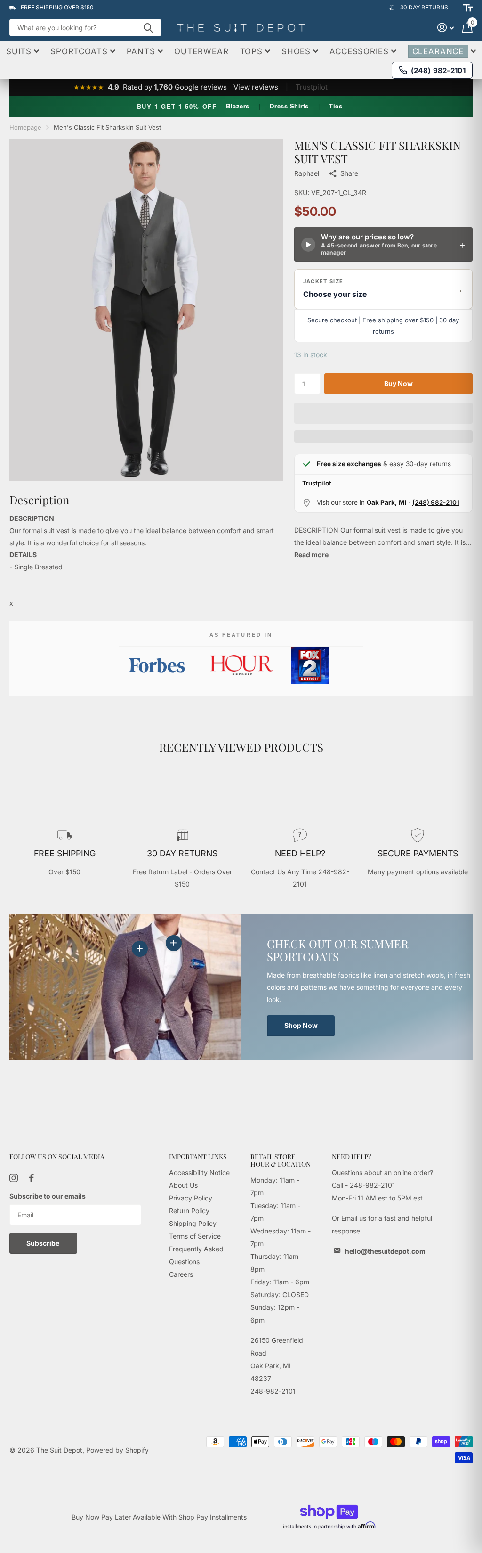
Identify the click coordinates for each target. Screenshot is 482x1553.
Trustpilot (312, 86)
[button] (383, 289)
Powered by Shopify (117, 1450)
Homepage (25, 127)
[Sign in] (445, 27)
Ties (335, 105)
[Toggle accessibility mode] (468, 7)
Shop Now (301, 1025)
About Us (183, 1185)
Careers (181, 1274)
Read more (311, 555)
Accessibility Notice (199, 1172)
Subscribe (43, 1243)
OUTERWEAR (201, 51)
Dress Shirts (289, 105)
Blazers (237, 105)
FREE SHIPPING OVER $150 (57, 7)
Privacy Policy (190, 1198)
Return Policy (189, 1211)
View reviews (255, 86)
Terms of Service (195, 1236)
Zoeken (148, 27)
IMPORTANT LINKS (198, 1156)
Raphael (306, 173)
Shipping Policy (193, 1223)
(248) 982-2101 (435, 502)
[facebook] (31, 1178)
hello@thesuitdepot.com (385, 1251)
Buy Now (398, 383)
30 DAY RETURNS (424, 7)
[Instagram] (13, 1178)
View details (173, 943)
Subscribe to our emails (47, 1196)
